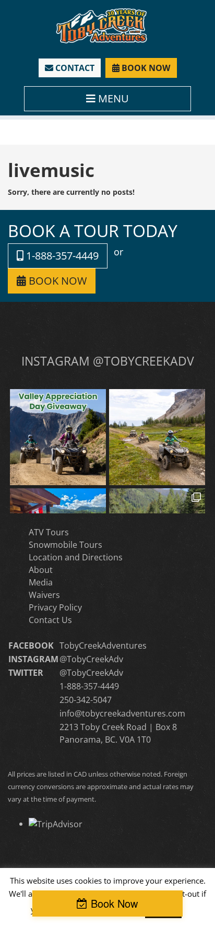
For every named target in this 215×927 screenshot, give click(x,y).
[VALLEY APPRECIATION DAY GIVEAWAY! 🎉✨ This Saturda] (58, 437)
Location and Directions (76, 557)
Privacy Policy (55, 607)
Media (41, 582)
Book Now (114, 903)
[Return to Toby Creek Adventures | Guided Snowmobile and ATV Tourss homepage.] (101, 25)
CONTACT (73, 68)
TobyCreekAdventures (103, 645)
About (41, 570)
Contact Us (50, 620)
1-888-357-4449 (61, 256)
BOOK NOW (145, 68)
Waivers (44, 595)
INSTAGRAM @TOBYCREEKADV (107, 361)
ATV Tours (49, 532)
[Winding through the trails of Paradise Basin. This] (157, 437)
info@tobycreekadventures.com (122, 713)
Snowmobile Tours (65, 544)
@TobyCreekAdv (91, 659)
